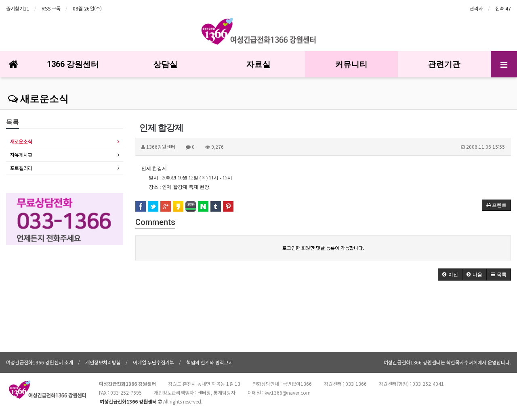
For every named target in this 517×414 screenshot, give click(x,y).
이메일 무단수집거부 (153, 362)
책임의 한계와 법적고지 (209, 362)
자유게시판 (21, 154)
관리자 (476, 8)
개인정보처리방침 (103, 362)
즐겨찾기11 (17, 8)
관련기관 (444, 64)
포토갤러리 (21, 167)
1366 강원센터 (73, 64)
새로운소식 (43, 98)
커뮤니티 (351, 64)
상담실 (165, 64)
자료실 (258, 64)
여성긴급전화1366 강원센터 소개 (39, 362)
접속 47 (503, 8)
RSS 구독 (51, 8)
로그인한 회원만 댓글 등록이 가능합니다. (323, 247)
